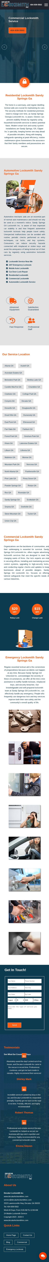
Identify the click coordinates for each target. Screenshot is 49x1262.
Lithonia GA (25, 450)
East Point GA (10, 422)
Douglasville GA (28, 408)
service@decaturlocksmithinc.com (17, 1200)
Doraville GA (10, 408)
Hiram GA (9, 443)
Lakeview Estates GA (28, 443)
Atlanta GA (9, 366)
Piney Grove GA (29, 479)
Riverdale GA (23, 493)
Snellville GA (26, 507)
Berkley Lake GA (34, 380)
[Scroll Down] (25, 83)
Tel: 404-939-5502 (11, 1207)
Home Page (11, 1235)
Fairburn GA (28, 429)
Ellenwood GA (29, 422)
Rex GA (8, 493)
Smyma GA (9, 507)
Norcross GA (32, 464)
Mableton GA (10, 457)
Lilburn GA (9, 450)
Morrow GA (26, 457)
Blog (8, 1242)
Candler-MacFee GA (13, 387)
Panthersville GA (32, 471)
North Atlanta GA (11, 471)
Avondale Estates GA (13, 373)
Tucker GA (32, 514)
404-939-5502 (36, 5)
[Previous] (4, 47)
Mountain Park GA (12, 464)
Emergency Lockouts (14, 1249)
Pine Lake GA (10, 479)
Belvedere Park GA (12, 380)
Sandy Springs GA (12, 500)
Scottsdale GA (32, 500)
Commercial (22, 1242)
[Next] (44, 47)
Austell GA (25, 366)
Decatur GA (26, 401)
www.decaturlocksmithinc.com (16, 1196)
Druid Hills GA (10, 415)
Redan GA (32, 486)
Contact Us (27, 1235)
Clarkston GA (10, 394)
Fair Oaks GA (10, 429)
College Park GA (29, 394)
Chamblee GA (34, 387)
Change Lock (37, 618)
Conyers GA (10, 401)
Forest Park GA (11, 436)
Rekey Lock (14, 618)
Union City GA (10, 521)
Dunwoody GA (29, 415)
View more (24, 721)
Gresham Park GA (31, 436)
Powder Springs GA (13, 486)
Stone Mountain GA (13, 514)
